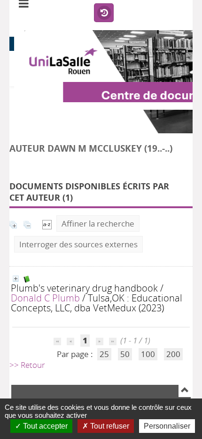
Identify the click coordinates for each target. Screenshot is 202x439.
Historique (103, 13)
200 (173, 354)
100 (148, 354)
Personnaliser (167, 426)
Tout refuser (108, 426)
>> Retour (27, 364)
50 (125, 354)
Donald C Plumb (45, 297)
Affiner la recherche (98, 223)
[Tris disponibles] (47, 223)
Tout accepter (44, 426)
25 (104, 354)
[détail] (16, 279)
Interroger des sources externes (78, 244)
